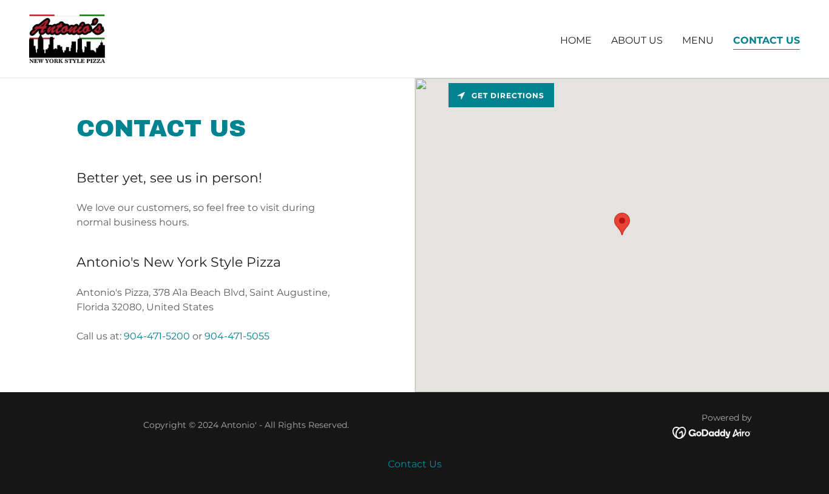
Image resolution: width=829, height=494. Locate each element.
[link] (67, 38)
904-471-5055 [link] (237, 336)
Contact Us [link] (766, 40)
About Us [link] (637, 40)
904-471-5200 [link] (157, 336)
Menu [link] (698, 40)
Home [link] (576, 40)
